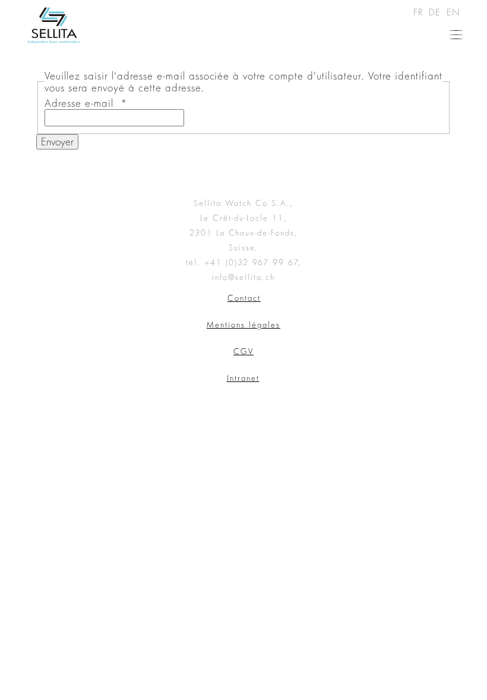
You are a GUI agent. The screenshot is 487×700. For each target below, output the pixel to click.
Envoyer (57, 141)
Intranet (243, 378)
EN (453, 12)
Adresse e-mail (86, 103)
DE (436, 12)
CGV (243, 351)
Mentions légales (243, 324)
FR (419, 12)
